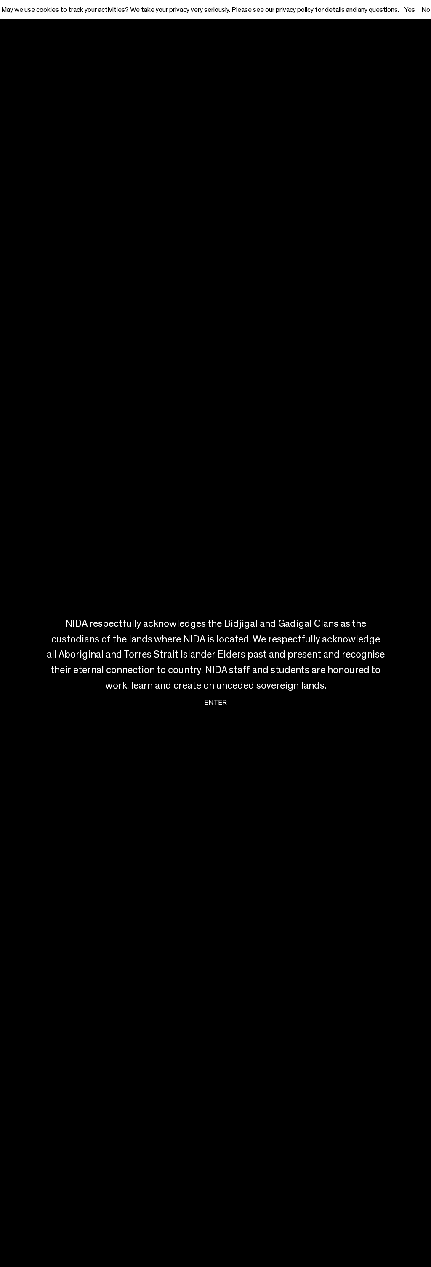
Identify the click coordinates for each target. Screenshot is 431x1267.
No (425, 9)
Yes (409, 9)
